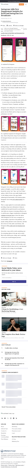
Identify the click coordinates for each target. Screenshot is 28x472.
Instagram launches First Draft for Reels (14, 358)
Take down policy (19, 465)
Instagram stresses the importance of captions (12, 353)
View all (3, 407)
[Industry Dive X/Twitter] (7, 418)
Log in (13, 433)
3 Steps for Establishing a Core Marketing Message (12, 310)
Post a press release (10, 407)
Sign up (14, 281)
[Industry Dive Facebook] (5, 418)
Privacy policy (4, 465)
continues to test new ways (7, 215)
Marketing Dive (15, 441)
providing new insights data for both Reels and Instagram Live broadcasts (12, 33)
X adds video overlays (11, 348)
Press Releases (4, 439)
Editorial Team (4, 428)
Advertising (14, 426)
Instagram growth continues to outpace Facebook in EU (14, 364)
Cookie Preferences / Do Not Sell (9, 466)
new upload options (18, 199)
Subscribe (21, 4)
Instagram (9, 261)
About (2, 426)
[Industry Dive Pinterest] (13, 418)
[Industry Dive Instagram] (10, 418)
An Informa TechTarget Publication (14, 1)
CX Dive (14, 439)
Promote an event (16, 431)
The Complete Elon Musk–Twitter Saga (13, 335)
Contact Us (3, 431)
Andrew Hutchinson (6, 21)
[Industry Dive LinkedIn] (2, 418)
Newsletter (3, 433)
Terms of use (11, 465)
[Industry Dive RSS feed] (16, 418)
